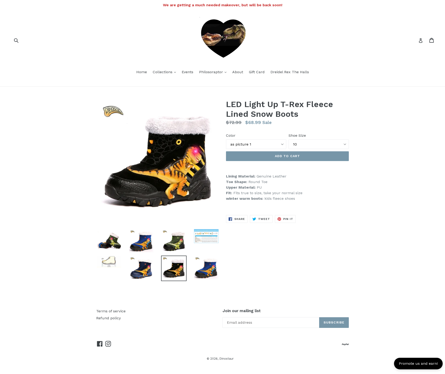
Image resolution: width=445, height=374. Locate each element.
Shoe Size (297, 135)
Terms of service (111, 311)
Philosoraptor (214, 72)
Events (187, 72)
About (237, 72)
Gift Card (257, 72)
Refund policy (108, 318)
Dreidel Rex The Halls (289, 72)
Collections (165, 72)
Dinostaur (226, 358)
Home (141, 72)
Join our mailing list (241, 310)
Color (230, 135)
